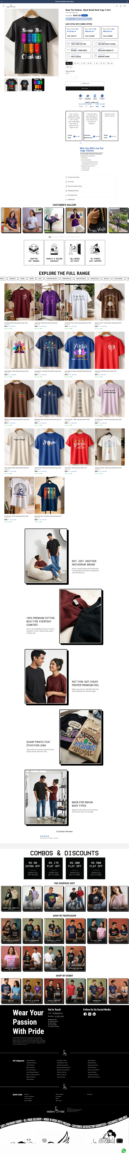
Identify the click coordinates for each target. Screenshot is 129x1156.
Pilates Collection (92, 1067)
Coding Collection (31, 1060)
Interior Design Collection (33, 1072)
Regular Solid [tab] (95, 278)
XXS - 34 (69, 63)
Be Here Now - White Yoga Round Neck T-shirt (16, 516)
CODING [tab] (23, 278)
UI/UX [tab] (40, 278)
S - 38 (83, 63)
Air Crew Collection (31, 1069)
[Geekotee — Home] (55, 1109)
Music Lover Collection (93, 1069)
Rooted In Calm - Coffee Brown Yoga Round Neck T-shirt (108, 323)
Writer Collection (31, 1067)
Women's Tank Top (61, 1074)
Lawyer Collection (92, 1072)
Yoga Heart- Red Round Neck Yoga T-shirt (106, 371)
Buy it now (85, 88)
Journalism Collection (93, 1074)
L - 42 (96, 63)
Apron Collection (61, 1077)
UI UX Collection (31, 1065)
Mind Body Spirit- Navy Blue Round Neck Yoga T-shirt (48, 419)
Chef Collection (30, 1079)
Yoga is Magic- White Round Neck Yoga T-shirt (16, 468)
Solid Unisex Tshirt (61, 1060)
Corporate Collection (32, 1062)
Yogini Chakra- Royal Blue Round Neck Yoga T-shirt (48, 468)
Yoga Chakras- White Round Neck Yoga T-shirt (16, 371)
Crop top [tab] (106, 278)
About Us (26, 1094)
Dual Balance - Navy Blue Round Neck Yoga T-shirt (48, 371)
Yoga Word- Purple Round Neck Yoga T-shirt (46, 323)
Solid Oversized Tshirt (62, 1065)
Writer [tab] (32, 278)
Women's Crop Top (61, 1072)
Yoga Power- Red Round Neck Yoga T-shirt (76, 468)
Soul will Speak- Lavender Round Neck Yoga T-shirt (108, 419)
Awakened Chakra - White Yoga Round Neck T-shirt (108, 468)
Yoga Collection (91, 1060)
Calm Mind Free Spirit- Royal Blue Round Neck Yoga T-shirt (78, 371)
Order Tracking (59, 1094)
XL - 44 (103, 63)
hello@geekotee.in (58, 1013)
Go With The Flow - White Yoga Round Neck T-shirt (78, 323)
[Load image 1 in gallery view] (11, 84)
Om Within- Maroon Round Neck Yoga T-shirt (16, 323)
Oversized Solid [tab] (66, 278)
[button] (4, 6)
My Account (59, 1100)
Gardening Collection (93, 1065)
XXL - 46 (110, 63)
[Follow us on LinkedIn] (94, 1014)
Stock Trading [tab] (118, 278)
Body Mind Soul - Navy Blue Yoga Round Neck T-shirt (48, 516)
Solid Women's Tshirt (62, 1062)
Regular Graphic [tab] (81, 278)
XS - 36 (76, 63)
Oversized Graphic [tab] (51, 278)
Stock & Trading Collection (33, 1074)
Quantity (68, 73)
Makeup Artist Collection (94, 1077)
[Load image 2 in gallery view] (24, 84)
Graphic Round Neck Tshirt (63, 1067)
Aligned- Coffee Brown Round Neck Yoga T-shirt (16, 419)
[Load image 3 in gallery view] (38, 84)
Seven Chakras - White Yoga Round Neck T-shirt (77, 419)
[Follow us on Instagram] (90, 1014)
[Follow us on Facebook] (85, 1014)
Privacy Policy (28, 1098)
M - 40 (89, 63)
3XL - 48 (69, 67)
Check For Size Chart (70, 71)
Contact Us (89, 1094)
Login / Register (28, 1100)
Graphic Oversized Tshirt (63, 1069)
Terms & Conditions (29, 1096)
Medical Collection (31, 1077)
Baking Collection (92, 1062)
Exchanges (58, 1096)
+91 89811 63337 (59, 1016)
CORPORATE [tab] (12, 278)
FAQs (57, 1098)
